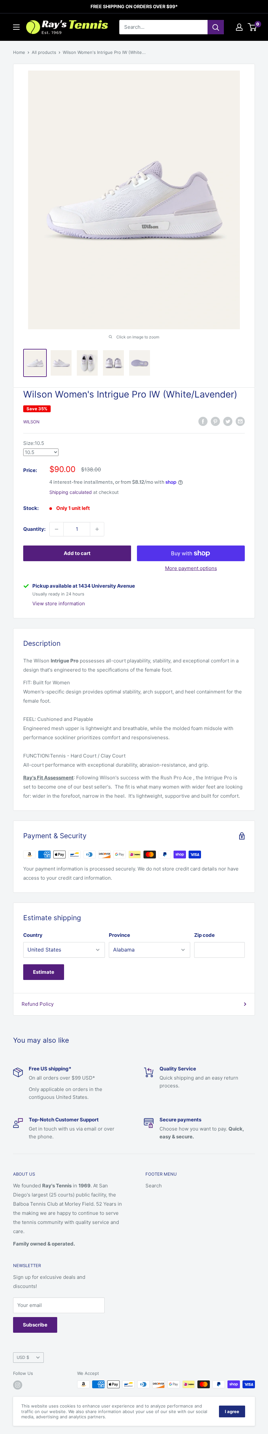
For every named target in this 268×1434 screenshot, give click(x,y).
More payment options (191, 568)
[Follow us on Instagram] (17, 1385)
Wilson (31, 421)
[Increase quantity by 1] (97, 529)
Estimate (43, 972)
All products (44, 52)
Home (19, 52)
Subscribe (35, 1325)
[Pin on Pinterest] (215, 421)
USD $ (23, 1357)
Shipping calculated (70, 492)
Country (32, 935)
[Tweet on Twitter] (227, 421)
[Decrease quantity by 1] (56, 529)
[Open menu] (16, 27)
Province (119, 935)
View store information (58, 603)
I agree (232, 1411)
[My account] (239, 27)
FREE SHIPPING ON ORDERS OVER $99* (134, 6)
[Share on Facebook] (203, 421)
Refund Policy (38, 1004)
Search (153, 1185)
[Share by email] (240, 421)
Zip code (204, 935)
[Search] (216, 27)
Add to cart (77, 553)
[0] (252, 27)
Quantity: (34, 529)
